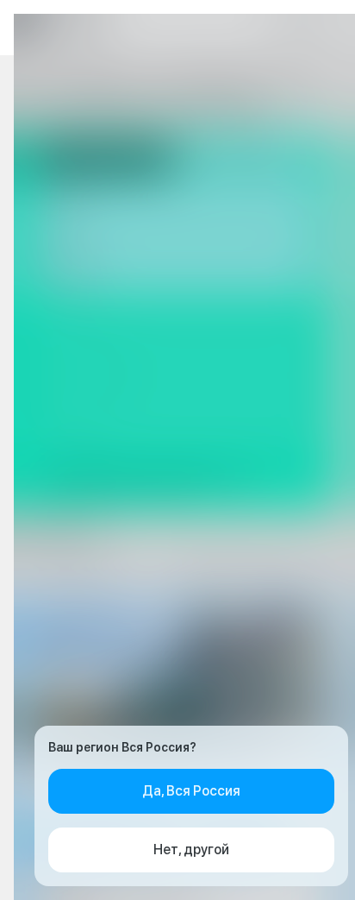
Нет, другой (191, 849)
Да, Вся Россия (191, 791)
